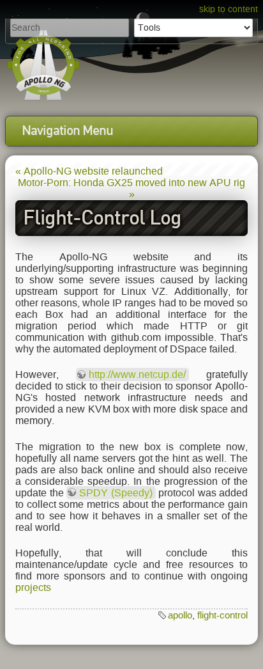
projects (33, 587)
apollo (180, 615)
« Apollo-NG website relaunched (89, 171)
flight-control (222, 615)
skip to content (228, 9)
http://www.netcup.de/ (137, 374)
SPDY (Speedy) (116, 493)
